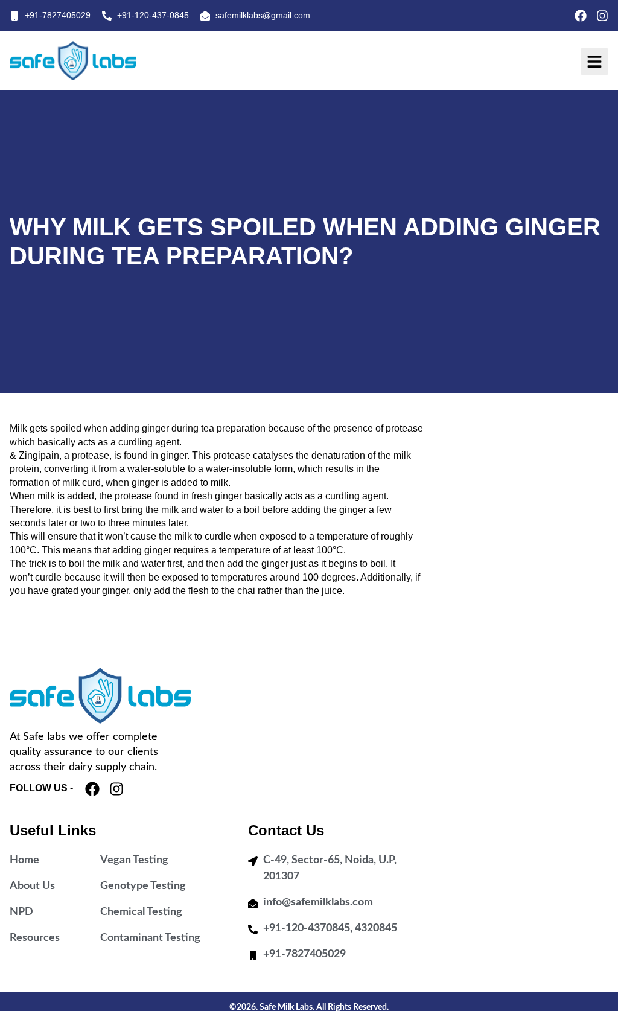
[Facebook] (581, 16)
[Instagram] (602, 16)
